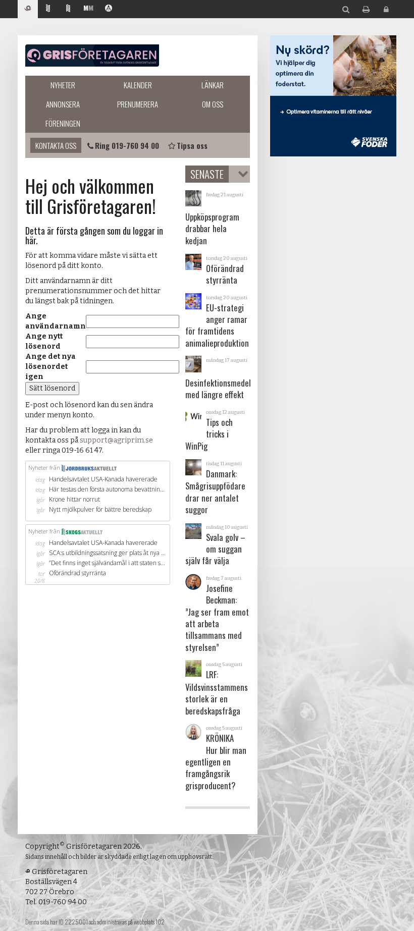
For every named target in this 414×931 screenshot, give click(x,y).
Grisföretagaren (92, 55)
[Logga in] (386, 10)
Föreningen (62, 123)
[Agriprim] (108, 9)
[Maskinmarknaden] (88, 9)
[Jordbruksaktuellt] (48, 9)
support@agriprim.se (116, 440)
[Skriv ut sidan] (366, 10)
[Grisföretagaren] (28, 9)
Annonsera (63, 103)
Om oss (212, 103)
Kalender (138, 84)
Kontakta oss (55, 145)
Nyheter (62, 84)
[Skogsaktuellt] (68, 9)
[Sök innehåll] (346, 10)
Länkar (212, 84)
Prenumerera (137, 103)
